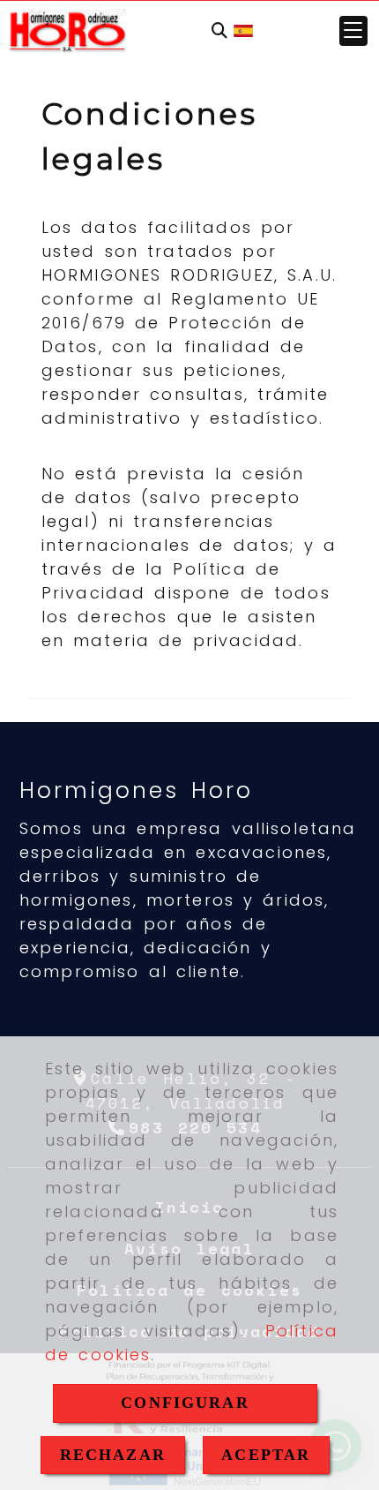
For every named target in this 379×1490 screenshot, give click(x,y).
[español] (243, 30)
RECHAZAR (113, 1455)
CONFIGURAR (185, 1402)
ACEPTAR (265, 1455)
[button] (353, 31)
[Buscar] (219, 31)
